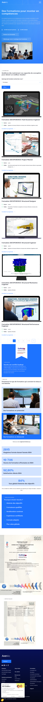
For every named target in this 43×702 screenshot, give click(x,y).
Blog (16, 676)
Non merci (5, 696)
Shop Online (17, 668)
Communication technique (35, 676)
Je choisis (13, 696)
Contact (5, 661)
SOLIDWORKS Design (6, 670)
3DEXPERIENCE (33, 679)
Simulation (32, 672)
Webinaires (17, 680)
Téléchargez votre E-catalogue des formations (15, 39)
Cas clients (17, 671)
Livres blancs (17, 678)
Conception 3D (33, 670)
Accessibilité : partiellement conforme (9, 698)
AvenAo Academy (34, 685)
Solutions (4, 668)
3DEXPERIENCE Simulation (35, 681)
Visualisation (32, 677)
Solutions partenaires (7, 677)
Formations (32, 668)
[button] (2, 700)
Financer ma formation (9, 34)
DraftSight (4, 674)
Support (32, 688)
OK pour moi (20, 696)
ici (29, 441)
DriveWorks (4, 679)
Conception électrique (34, 674)
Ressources (17, 675)
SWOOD (3, 681)
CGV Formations (26, 696)
